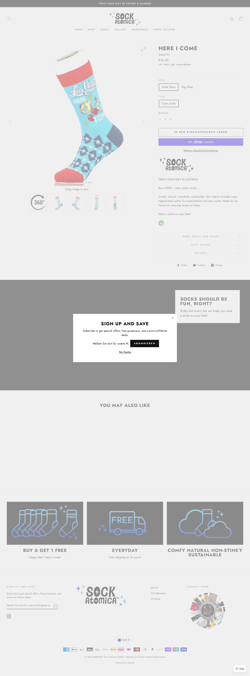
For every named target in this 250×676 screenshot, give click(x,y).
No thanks (125, 352)
